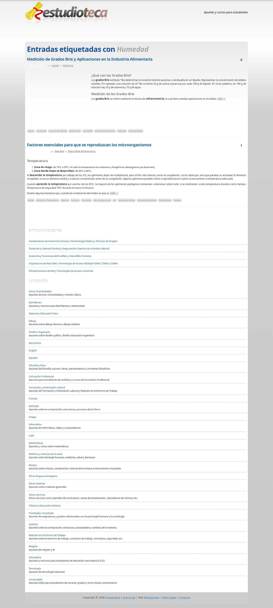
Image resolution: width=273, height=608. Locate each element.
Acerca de (129, 597)
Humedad (87, 130)
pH (114, 200)
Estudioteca (112, 597)
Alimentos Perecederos (47, 200)
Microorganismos (102, 200)
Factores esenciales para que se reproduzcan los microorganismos (89, 144)
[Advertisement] (136, 32)
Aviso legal (169, 597)
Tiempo (177, 200)
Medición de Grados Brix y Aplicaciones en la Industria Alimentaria (89, 59)
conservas (41, 130)
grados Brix (75, 130)
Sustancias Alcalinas (146, 200)
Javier (55, 65)
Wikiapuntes (152, 597)
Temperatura (165, 200)
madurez (122, 130)
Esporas (65, 200)
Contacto (184, 597)
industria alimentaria (105, 130)
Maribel (59, 151)
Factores (75, 200)
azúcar (31, 130)
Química (68, 65)
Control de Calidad (58, 130)
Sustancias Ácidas (126, 200)
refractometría (136, 130)
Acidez (31, 200)
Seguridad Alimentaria (81, 151)
